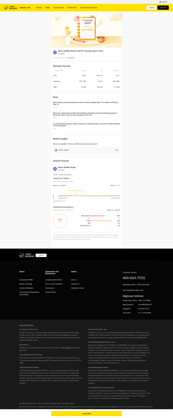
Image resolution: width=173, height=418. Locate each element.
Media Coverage (25, 284)
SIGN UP (163, 7)
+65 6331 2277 (143, 308)
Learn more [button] (86, 413)
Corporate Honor (77, 288)
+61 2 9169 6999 (144, 313)
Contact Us (75, 284)
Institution (72, 7)
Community (58, 7)
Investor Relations (26, 288)
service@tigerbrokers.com (133, 290)
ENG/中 (164, 2)
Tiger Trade (17, 8)
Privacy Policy (50, 292)
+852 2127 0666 (144, 300)
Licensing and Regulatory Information (29, 293)
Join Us (73, 280)
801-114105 (66, 348)
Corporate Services (88, 7)
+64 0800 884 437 (145, 304)
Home (39, 7)
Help (47, 7)
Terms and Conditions (54, 284)
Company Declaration (53, 280)
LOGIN (151, 7)
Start (117, 150)
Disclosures (49, 288)
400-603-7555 (134, 277)
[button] (86, 52)
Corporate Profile (26, 280)
